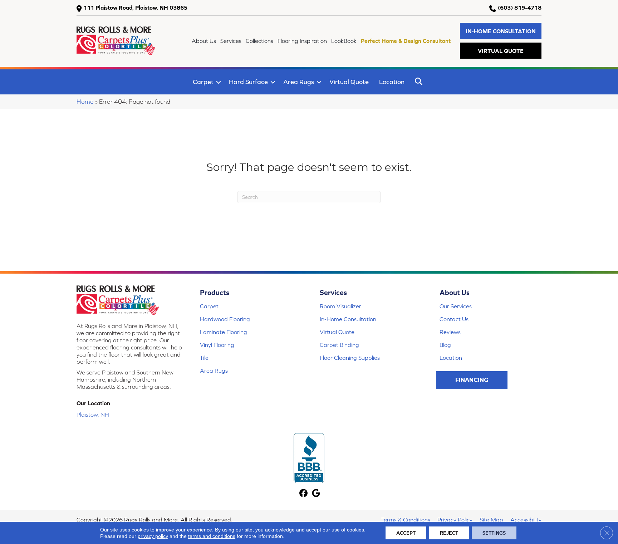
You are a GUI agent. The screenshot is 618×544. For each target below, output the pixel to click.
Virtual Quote (349, 81)
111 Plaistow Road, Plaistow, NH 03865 (135, 7)
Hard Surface (248, 81)
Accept (406, 533)
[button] (500, 31)
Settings (494, 533)
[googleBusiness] (316, 494)
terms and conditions (211, 536)
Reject (449, 533)
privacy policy (153, 536)
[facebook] (303, 494)
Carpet (203, 81)
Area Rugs (298, 81)
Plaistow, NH (93, 414)
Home (85, 101)
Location (391, 81)
